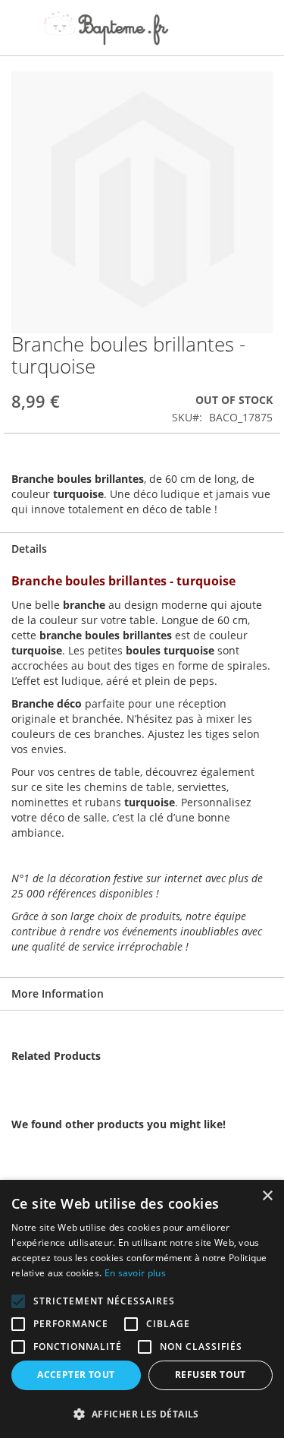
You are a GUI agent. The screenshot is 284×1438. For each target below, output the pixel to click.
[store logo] (106, 28)
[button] (142, 1413)
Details (29, 548)
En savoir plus (135, 1272)
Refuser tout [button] (210, 1374)
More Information (57, 993)
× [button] (267, 1196)
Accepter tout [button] (75, 1374)
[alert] (142, 1309)
